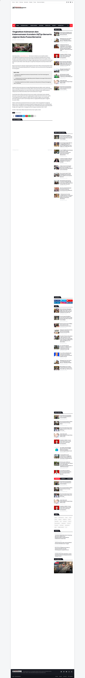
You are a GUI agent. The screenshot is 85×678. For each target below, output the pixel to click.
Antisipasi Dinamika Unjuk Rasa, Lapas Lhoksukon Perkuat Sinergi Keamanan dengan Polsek (63, 555)
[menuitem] (13, 25)
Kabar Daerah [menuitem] (33, 25)
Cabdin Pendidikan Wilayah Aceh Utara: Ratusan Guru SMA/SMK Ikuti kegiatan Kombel (66, 160)
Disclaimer (26, 2)
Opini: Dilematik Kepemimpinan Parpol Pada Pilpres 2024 (66, 81)
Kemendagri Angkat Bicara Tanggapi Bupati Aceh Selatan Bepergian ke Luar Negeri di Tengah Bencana (66, 144)
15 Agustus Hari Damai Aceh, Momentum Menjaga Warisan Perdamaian (66, 331)
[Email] (32, 116)
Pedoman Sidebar (40, 2)
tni (66, 527)
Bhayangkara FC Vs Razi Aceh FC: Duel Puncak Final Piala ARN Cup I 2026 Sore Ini (66, 367)
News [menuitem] (17, 25)
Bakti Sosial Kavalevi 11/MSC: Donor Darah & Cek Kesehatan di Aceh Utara (66, 325)
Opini (70, 517)
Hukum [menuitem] (53, 25)
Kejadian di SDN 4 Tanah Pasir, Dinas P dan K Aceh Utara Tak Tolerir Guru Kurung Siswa (65, 56)
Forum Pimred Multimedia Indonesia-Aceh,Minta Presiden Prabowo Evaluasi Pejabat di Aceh (66, 355)
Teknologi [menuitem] (47, 25)
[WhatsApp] (29, 116)
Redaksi (30, 2)
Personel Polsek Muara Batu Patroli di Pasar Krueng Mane (66, 422)
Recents (63, 478)
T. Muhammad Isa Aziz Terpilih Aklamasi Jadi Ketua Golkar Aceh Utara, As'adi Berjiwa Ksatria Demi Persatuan (66, 196)
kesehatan (64, 523)
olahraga (61, 525)
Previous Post (15, 150)
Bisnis (56, 517)
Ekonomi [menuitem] (41, 25)
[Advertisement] (50, 13)
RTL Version (70, 676)
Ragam (60, 519)
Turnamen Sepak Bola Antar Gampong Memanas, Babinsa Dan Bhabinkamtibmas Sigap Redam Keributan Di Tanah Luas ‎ (63, 537)
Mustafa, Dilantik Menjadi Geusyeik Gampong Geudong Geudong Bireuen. (66, 189)
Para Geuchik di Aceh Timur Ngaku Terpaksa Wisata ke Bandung (66, 429)
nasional (56, 525)
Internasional (61, 517)
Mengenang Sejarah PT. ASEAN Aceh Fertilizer (65, 70)
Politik (56, 519)
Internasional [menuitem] (24, 25)
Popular (57, 478)
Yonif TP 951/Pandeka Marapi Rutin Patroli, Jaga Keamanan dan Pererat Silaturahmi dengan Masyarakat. (66, 152)
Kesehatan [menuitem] (60, 25)
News (66, 517)
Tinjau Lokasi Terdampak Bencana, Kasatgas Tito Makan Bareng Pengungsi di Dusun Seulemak (66, 167)
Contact (65, 676)
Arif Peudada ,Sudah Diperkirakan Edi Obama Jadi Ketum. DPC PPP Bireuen (66, 75)
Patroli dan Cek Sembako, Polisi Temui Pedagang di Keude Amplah (65, 88)
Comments (69, 478)
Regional (64, 519)
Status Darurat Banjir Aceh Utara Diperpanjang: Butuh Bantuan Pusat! (66, 33)
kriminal (68, 523)
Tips (60, 521)
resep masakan (61, 527)
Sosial (69, 519)
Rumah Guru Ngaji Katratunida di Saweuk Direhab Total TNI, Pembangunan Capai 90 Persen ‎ (62, 548)
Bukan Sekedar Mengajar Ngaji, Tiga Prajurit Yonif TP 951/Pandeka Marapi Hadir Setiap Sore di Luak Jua (66, 63)
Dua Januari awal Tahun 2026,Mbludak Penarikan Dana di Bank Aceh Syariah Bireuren (66, 175)
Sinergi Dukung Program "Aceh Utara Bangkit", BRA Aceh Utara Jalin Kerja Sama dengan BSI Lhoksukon (66, 182)
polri (55, 527)
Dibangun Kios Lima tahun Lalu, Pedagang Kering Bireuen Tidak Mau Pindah (65, 39)
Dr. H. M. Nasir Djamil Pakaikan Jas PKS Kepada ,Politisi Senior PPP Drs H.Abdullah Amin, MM (65, 347)
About (17, 2)
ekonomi (64, 521)
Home (13, 2)
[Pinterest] (26, 116)
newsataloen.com (24, 56)
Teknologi (56, 521)
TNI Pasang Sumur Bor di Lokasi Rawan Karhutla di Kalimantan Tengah (63, 543)
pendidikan (67, 525)
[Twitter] (24, 116)
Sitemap (21, 2)
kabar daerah (18, 29)
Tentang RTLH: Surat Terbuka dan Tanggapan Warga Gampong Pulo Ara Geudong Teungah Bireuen (66, 456)
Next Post (50, 150)
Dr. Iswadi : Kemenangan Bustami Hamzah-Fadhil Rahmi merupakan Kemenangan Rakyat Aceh (66, 449)
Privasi (35, 2)
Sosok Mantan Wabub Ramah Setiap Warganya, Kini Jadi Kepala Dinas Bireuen (65, 472)
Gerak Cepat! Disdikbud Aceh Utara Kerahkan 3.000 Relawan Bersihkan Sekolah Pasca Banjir (66, 137)
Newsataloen (18, 676)
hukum (69, 521)
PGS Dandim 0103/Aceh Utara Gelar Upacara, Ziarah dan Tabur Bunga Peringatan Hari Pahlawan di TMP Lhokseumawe (66, 464)
